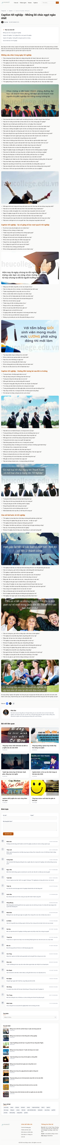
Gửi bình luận (8, 834)
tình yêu (17, 1107)
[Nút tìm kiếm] (57, 3)
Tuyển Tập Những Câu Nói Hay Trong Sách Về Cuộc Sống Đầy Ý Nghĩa (26, 1042)
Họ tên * (5, 815)
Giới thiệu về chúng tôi (26, 1134)
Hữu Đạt (6, 22)
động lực (12, 1110)
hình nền (23, 1110)
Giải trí (43, 1107)
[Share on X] (10, 703)
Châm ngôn (23, 2)
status (17, 1110)
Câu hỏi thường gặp (26, 1127)
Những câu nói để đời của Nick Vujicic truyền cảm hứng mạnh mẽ (25, 1028)
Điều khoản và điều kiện (27, 1132)
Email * (32, 815)
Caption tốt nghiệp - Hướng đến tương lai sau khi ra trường (16, 38)
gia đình (53, 1110)
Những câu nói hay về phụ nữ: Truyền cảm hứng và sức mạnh (24, 1049)
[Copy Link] (13, 703)
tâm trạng (6, 1110)
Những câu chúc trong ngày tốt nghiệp (12, 32)
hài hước (23, 1107)
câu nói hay (47, 1110)
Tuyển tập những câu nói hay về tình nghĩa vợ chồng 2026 (23, 1057)
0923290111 (50, 1135)
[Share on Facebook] (7, 703)
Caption (35, 2)
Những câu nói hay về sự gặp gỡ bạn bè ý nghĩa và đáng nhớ (24, 1071)
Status (30, 2)
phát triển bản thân (32, 1110)
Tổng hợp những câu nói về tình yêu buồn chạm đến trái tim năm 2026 (26, 1078)
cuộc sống (6, 1107)
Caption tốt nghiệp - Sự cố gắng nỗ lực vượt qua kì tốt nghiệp (17, 35)
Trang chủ (3, 10)
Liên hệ (23, 1136)
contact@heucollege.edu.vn (51, 1133)
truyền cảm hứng (35, 1107)
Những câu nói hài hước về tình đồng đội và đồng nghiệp (23, 1035)
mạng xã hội (19, 1112)
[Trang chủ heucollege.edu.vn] (5, 2)
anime (12, 1107)
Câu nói (16, 2)
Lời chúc (5, 1112)
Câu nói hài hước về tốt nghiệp (10, 40)
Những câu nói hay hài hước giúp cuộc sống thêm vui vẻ (23, 1064)
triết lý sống (12, 1112)
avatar (28, 1107)
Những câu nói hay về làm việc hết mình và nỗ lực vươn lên (23, 1085)
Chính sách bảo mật (26, 1129)
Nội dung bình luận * (8, 821)
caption (48, 1107)
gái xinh (26, 1112)
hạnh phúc (40, 1110)
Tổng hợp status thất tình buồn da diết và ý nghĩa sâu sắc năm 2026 (26, 1092)
